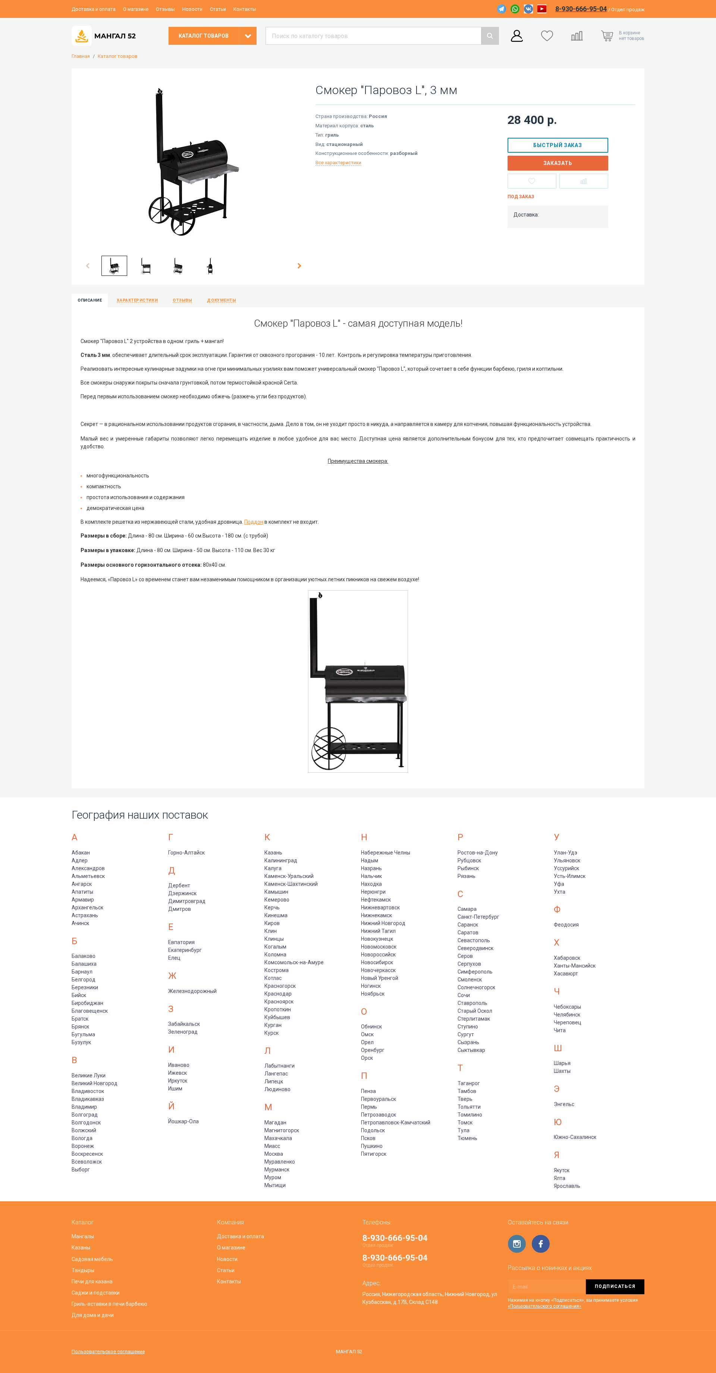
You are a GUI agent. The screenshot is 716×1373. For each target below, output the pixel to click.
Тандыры (83, 1270)
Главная (81, 56)
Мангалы (83, 1236)
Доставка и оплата (94, 9)
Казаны (81, 1248)
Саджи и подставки (96, 1293)
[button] (88, 265)
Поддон (253, 522)
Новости (192, 9)
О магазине (135, 9)
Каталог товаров (118, 56)
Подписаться (615, 1286)
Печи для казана (92, 1282)
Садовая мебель (92, 1259)
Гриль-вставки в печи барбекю (109, 1304)
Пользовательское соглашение (108, 1351)
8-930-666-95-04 (581, 9)
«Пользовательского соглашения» (544, 1306)
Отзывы (165, 9)
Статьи (218, 9)
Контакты (244, 9)
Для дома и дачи (93, 1315)
